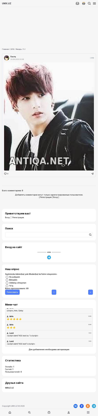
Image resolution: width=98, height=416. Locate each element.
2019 (12, 49)
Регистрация (46, 197)
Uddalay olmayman (17, 283)
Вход (55, 197)
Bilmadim (13, 280)
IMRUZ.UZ (9, 388)
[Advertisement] (49, 25)
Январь (19, 49)
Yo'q (11, 285)
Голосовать (12, 292)
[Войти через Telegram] (49, 257)
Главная (5, 49)
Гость (13, 57)
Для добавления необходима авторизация (49, 349)
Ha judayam (14, 277)
